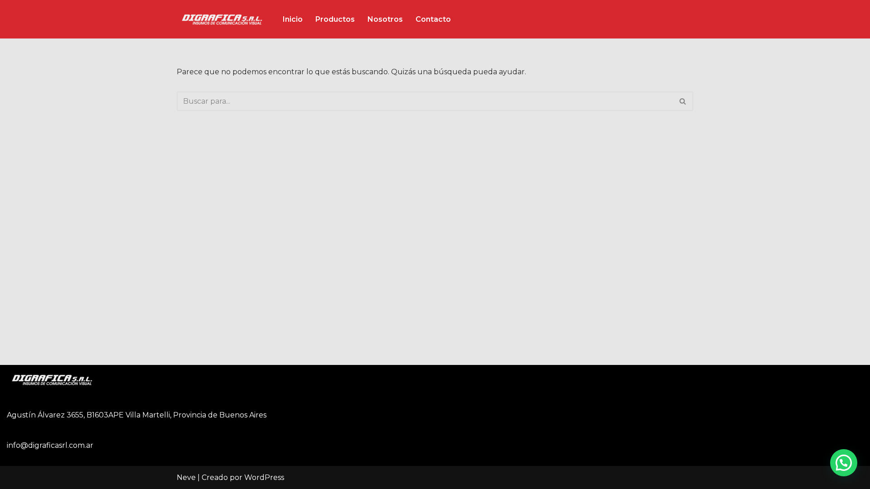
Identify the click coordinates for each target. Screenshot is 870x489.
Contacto (433, 19)
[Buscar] (683, 101)
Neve (186, 477)
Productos (335, 19)
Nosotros (385, 19)
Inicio (293, 19)
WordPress (264, 477)
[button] (843, 462)
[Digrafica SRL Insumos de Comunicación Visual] (222, 19)
